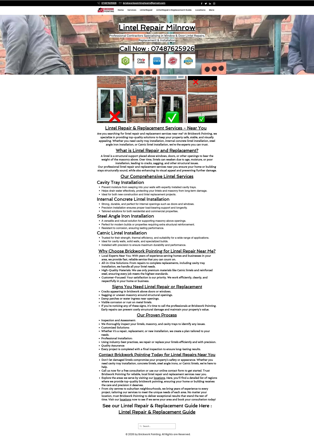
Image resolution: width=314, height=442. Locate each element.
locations (159, 377)
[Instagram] (214, 3)
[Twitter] (205, 3)
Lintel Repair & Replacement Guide (157, 412)
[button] (131, 10)
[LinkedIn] (210, 3)
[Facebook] (201, 3)
